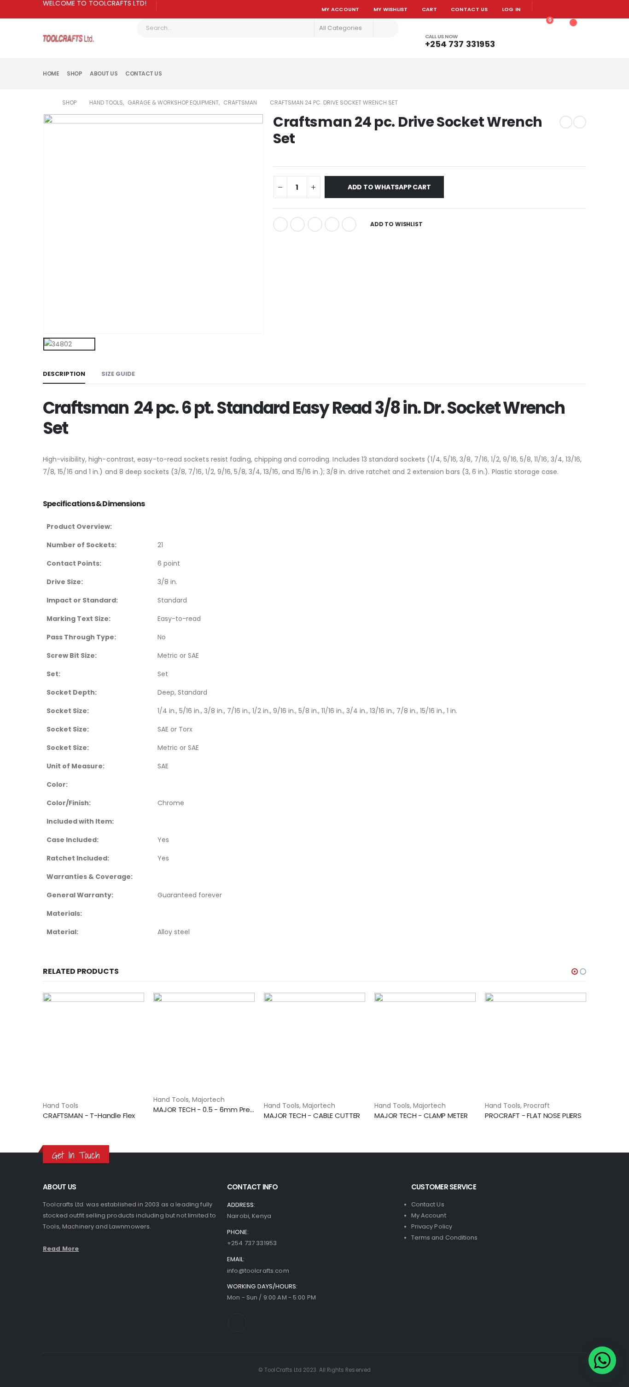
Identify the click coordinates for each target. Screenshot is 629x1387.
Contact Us (469, 9)
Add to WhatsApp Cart (389, 187)
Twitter (297, 224)
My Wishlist (390, 9)
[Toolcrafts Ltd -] (68, 38)
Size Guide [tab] (118, 373)
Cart (429, 9)
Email (349, 224)
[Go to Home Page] (46, 102)
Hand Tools (60, 1105)
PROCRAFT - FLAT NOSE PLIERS (533, 1115)
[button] (575, 971)
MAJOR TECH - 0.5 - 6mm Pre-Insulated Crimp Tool (238, 1109)
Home (51, 73)
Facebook (280, 224)
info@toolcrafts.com (258, 1270)
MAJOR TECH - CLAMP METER (420, 1115)
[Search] (386, 28)
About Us (103, 73)
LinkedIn (315, 224)
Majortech (208, 1099)
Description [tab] (64, 373)
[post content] (93, 1046)
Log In (511, 9)
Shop (74, 73)
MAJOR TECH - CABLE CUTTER (312, 1115)
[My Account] (519, 25)
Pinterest (332, 224)
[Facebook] (167, 6)
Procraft (537, 1105)
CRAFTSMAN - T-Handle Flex (89, 1115)
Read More (61, 1248)
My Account (340, 9)
